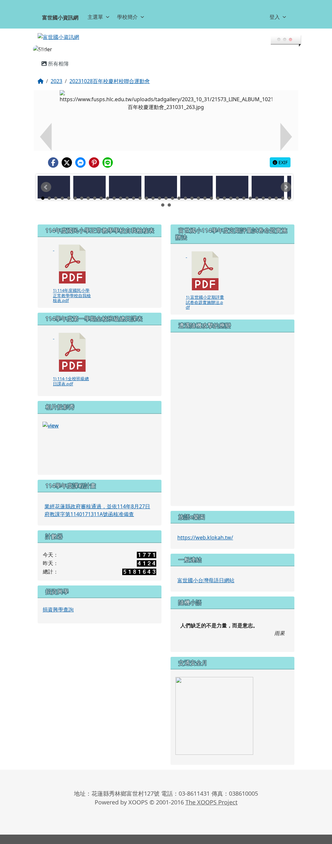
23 (185, 190)
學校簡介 (127, 16)
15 (133, 190)
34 (256, 190)
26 (205, 190)
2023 (56, 73)
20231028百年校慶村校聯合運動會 (109, 73)
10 (101, 190)
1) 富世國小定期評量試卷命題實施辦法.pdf (205, 294)
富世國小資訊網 (60, 17)
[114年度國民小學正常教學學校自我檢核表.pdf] (72, 256)
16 (140, 190)
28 (217, 190)
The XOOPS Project (211, 794)
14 (127, 190)
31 (237, 190)
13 (120, 190)
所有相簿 (58, 55)
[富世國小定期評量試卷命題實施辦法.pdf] (205, 263)
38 (282, 190)
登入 (274, 16)
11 (107, 190)
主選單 (95, 16)
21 (172, 190)
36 (269, 190)
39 (289, 190)
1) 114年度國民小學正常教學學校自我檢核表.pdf (72, 287)
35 (263, 190)
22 (179, 190)
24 (192, 190)
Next (286, 179)
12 (114, 190)
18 (153, 190)
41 (169, 197)
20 (166, 190)
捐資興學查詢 (58, 601)
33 (250, 190)
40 (162, 197)
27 (211, 190)
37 (276, 190)
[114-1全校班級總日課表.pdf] (72, 344)
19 (159, 190)
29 (224, 190)
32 (243, 190)
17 (146, 190)
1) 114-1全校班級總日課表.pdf (71, 373)
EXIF (282, 154)
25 (198, 190)
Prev (46, 179)
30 (230, 190)
